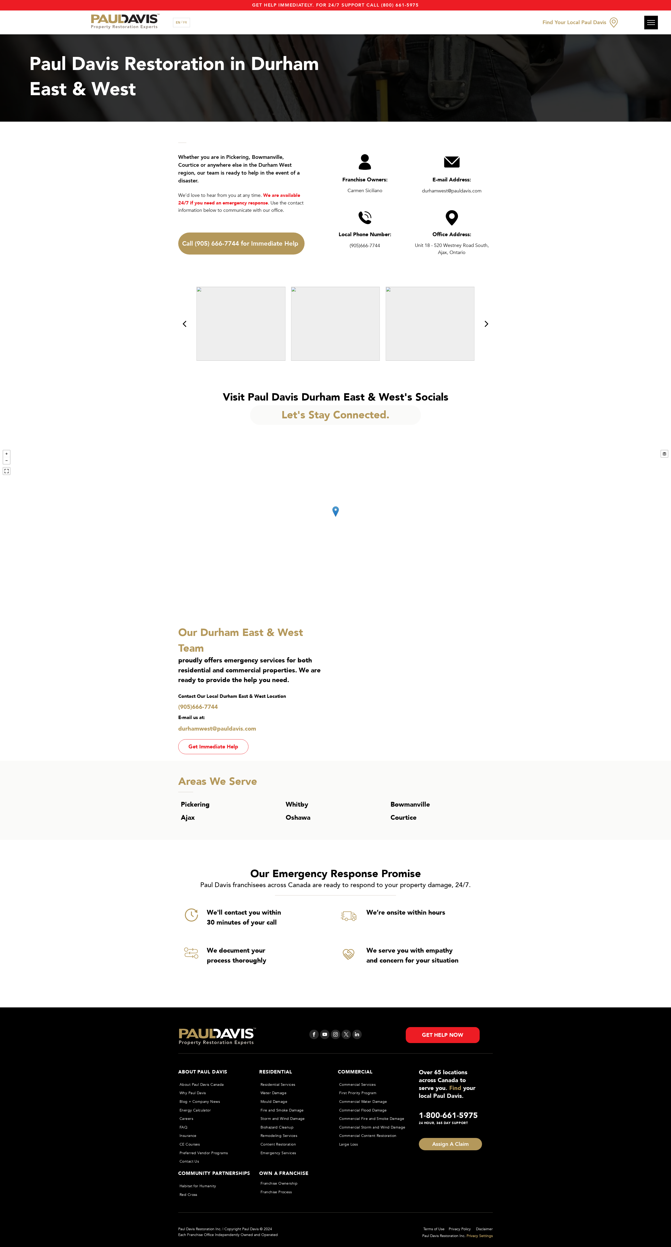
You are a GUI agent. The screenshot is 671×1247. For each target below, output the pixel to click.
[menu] (651, 22)
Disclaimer (484, 1229)
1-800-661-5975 (448, 1115)
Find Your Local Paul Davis (574, 22)
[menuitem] (214, 1084)
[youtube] (324, 1035)
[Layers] (664, 453)
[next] (486, 324)
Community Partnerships (214, 1173)
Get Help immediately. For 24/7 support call (315, 5)
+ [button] (6, 453)
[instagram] (335, 1035)
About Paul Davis (202, 1072)
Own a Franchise (284, 1173)
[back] (184, 324)
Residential (275, 1072)
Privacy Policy (460, 1229)
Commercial (355, 1072)
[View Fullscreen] (6, 471)
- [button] (6, 460)
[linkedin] (357, 1035)
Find (455, 1088)
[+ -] (335, 517)
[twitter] (346, 1035)
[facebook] (314, 1035)
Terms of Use (434, 1229)
